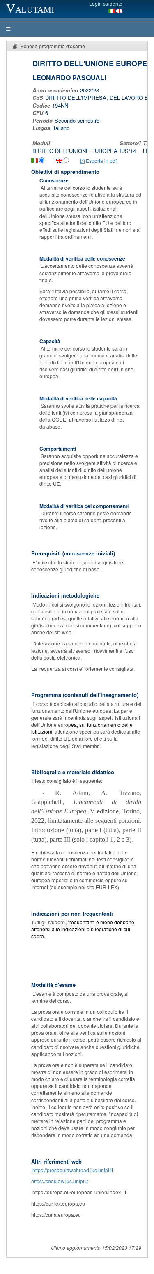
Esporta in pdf (101, 160)
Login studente (105, 3)
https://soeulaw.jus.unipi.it (59, 1180)
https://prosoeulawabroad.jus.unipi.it (72, 1169)
